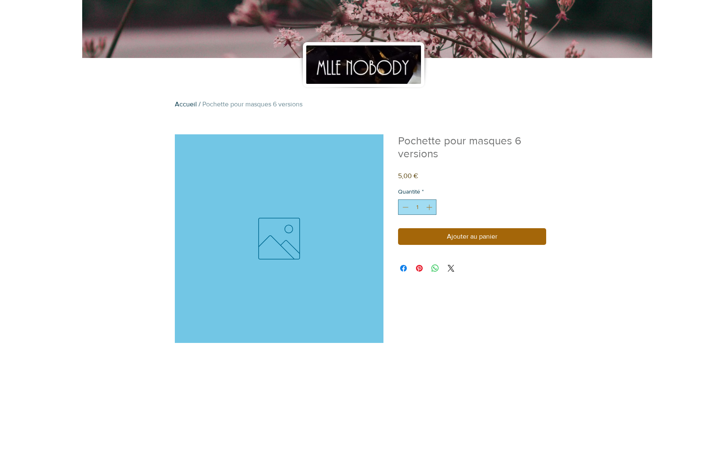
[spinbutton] (417, 207)
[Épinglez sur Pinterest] (419, 268)
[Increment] (430, 207)
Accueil (186, 104)
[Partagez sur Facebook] (403, 268)
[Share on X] (451, 268)
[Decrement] (404, 207)
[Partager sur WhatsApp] (435, 268)
